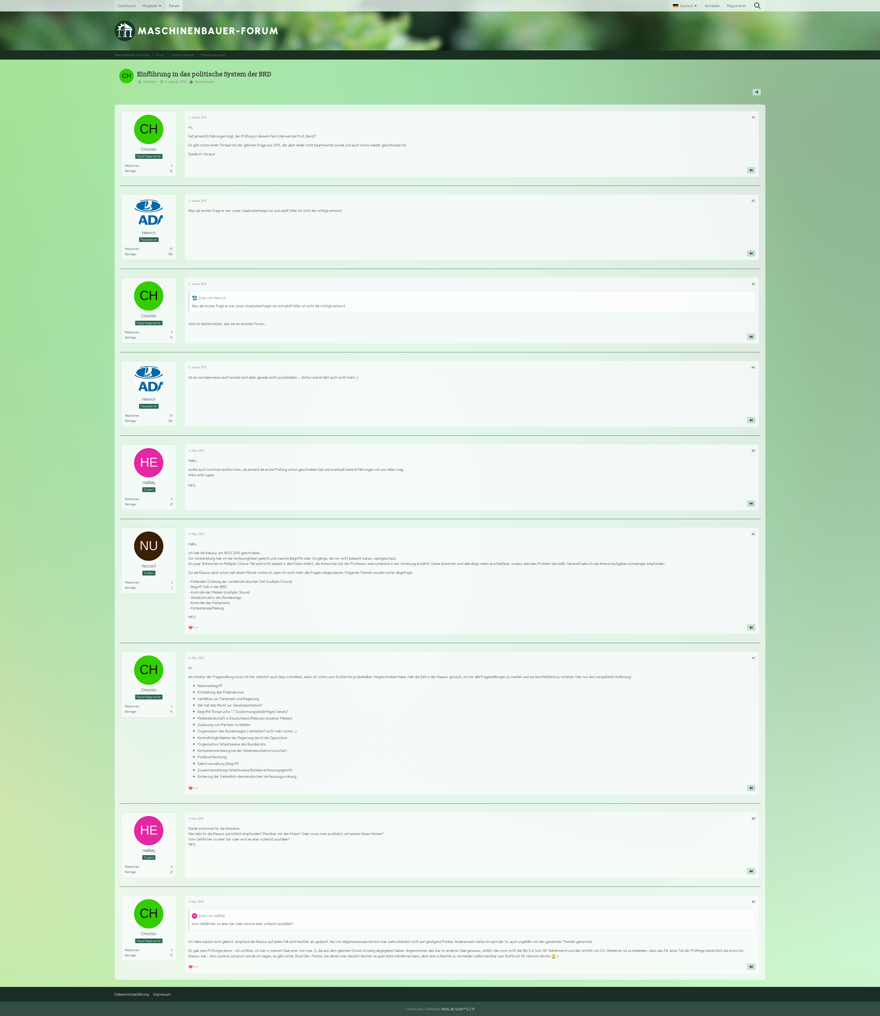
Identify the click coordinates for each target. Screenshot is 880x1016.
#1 (753, 117)
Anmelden (712, 5)
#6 (753, 534)
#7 (753, 657)
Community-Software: (440, 1008)
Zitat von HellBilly (211, 915)
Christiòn (150, 81)
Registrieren (736, 5)
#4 (753, 367)
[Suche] (757, 5)
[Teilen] (757, 92)
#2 (753, 200)
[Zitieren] (751, 170)
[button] (685, 5)
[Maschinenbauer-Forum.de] (440, 31)
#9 (753, 901)
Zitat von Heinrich (212, 297)
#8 (753, 818)
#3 (753, 283)
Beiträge (130, 171)
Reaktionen (132, 165)
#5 (753, 450)
